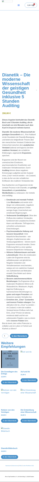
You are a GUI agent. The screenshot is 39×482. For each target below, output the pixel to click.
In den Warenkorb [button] (9, 382)
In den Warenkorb (19, 336)
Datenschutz (15, 465)
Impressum (8, 465)
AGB (20, 465)
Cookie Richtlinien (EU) (28, 465)
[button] (18, 5)
